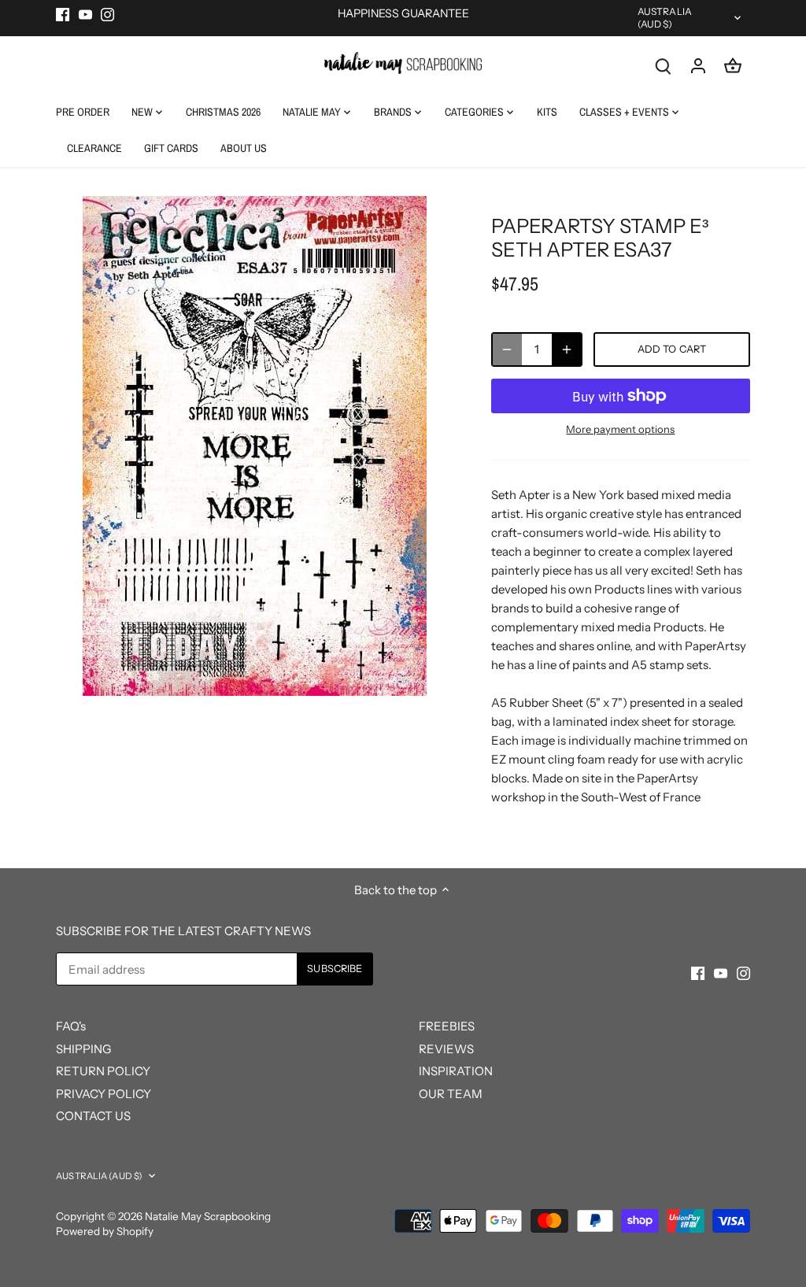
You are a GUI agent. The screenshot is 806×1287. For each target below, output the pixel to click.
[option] (254, 446)
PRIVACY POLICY (103, 1093)
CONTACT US (93, 1115)
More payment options (620, 429)
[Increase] (567, 349)
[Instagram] (107, 14)
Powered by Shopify (104, 1231)
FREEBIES (447, 1026)
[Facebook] (62, 14)
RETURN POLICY (103, 1070)
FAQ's (71, 1026)
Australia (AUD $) (665, 18)
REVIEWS (446, 1048)
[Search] (663, 65)
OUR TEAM (450, 1093)
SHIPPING (83, 1048)
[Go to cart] (732, 65)
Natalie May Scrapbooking (208, 1216)
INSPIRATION (456, 1070)
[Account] (698, 65)
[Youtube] (85, 14)
